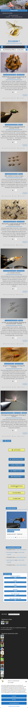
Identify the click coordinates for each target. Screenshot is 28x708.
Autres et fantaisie (20, 74)
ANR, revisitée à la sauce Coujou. (14, 176)
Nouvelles (18, 529)
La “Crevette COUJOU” (14, 273)
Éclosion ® (14, 41)
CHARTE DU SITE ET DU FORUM (14, 706)
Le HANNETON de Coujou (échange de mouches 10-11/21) (14, 127)
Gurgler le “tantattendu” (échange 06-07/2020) (14, 366)
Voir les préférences (14, 703)
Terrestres (20, 124)
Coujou (14, 98)
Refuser (14, 699)
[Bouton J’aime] (12, 92)
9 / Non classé (17, 412)
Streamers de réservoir (9, 363)
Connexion (8, 16)
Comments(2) (22, 148)
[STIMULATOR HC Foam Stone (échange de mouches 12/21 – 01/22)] (14, 62)
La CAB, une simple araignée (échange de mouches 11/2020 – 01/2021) (14, 323)
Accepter (14, 696)
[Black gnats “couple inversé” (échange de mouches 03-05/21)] (14, 210)
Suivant (8, 441)
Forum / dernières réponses (17, 16)
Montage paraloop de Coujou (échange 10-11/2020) (14, 415)
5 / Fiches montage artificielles (10, 74)
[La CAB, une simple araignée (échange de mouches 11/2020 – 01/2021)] (14, 308)
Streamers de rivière (19, 363)
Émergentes (24, 412)
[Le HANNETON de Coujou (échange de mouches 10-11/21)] (14, 112)
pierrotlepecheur (11, 552)
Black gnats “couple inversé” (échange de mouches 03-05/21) (14, 224)
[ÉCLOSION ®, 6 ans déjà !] (17, 520)
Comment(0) (21, 98)
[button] (26, 681)
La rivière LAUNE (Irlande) (20, 549)
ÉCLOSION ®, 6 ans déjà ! (13, 532)
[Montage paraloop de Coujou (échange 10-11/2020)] (14, 401)
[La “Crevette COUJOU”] (14, 259)
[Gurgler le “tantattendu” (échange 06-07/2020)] (14, 354)
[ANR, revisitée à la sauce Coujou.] (14, 162)
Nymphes (20, 174)
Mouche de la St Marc (7, 12)
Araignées (20, 320)
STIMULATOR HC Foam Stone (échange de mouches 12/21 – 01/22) (14, 77)
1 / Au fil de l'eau (11, 529)
